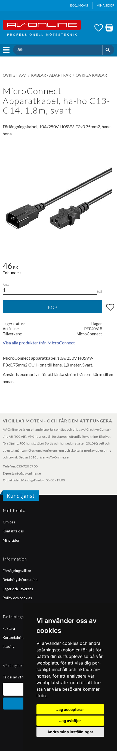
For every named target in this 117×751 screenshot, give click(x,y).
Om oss (9, 522)
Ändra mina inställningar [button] (70, 731)
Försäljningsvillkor (17, 570)
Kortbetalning (13, 637)
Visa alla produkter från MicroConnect (39, 342)
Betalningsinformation (20, 579)
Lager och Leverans (18, 589)
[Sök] (108, 50)
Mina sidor (11, 540)
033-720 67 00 (27, 466)
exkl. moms (79, 5)
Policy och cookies (17, 598)
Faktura (9, 628)
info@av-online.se (27, 473)
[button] (7, 50)
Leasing (8, 646)
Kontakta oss (13, 531)
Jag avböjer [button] (70, 720)
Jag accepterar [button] (70, 709)
